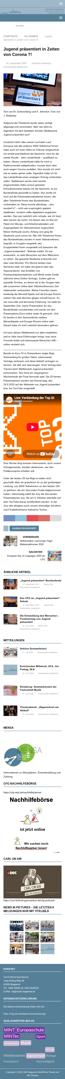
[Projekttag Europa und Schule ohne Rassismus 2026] (32, 949)
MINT (9, 1030)
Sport (40, 1036)
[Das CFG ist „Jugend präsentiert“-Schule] (10, 602)
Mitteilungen (13, 640)
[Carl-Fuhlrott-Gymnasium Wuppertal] (32, 12)
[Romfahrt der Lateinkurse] (47, 926)
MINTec (11, 1036)
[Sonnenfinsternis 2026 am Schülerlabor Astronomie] (17, 926)
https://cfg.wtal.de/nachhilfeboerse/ (22, 792)
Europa (28, 1036)
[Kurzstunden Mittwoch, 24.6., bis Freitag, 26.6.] (10, 670)
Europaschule (30, 1030)
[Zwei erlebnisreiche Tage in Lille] (32, 937)
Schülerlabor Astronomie (23, 1049)
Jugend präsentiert (24, 528)
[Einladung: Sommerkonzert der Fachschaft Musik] (10, 690)
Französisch (11, 1061)
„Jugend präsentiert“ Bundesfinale (40, 580)
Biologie (51, 1055)
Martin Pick (48, 584)
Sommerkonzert (11, 1043)
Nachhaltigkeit (45, 1061)
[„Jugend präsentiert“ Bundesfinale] (10, 584)
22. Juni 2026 (28, 673)
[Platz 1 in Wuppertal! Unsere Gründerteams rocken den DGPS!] (17, 949)
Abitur (57, 1062)
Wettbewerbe (14, 1055)
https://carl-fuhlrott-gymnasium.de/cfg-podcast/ (29, 900)
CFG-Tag (50, 1049)
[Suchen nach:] (32, 25)
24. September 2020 (16, 63)
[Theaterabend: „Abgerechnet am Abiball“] (10, 711)
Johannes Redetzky (41, 63)
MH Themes (32, 1075)
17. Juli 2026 (27, 652)
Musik (26, 1043)
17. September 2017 (30, 584)
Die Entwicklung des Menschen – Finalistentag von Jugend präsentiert (39, 618)
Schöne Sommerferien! (33, 648)
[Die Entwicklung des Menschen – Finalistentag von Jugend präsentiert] (10, 619)
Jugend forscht (36, 1055)
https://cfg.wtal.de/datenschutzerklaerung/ (24, 1013)
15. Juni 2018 (28, 626)
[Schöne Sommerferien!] (10, 652)
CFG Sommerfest (27, 1062)
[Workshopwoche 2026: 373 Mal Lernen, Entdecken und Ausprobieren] (17, 937)
